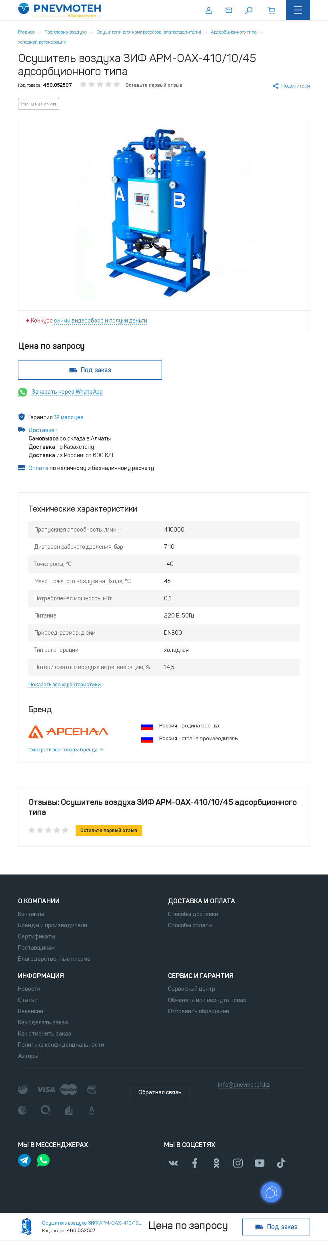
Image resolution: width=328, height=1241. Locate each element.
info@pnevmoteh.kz (244, 1085)
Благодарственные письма (54, 959)
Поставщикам (36, 947)
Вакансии (30, 1011)
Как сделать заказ (43, 1022)
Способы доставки (193, 914)
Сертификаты (36, 936)
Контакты (31, 914)
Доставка (42, 430)
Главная (26, 32)
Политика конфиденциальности (61, 1045)
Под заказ (96, 370)
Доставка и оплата (201, 901)
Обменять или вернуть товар (207, 1000)
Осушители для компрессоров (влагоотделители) (148, 32)
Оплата (38, 468)
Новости (29, 989)
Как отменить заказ (44, 1033)
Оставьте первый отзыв (154, 85)
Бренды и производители (52, 925)
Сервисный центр (191, 989)
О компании (39, 901)
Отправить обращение (198, 1011)
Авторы (28, 1056)
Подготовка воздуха (65, 32)
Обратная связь (160, 1092)
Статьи (28, 1000)
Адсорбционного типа (234, 32)
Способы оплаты (190, 925)
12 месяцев (69, 417)
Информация (41, 976)
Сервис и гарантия (201, 976)
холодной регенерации (42, 42)
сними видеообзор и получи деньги (100, 320)
